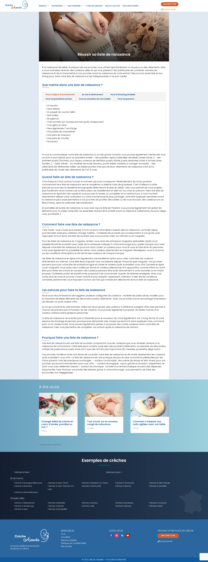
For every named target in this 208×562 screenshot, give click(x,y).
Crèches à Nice (21, 509)
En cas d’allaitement (92, 94)
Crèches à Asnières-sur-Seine (94, 483)
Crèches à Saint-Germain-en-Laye (61, 487)
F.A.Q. (63, 534)
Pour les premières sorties (59, 98)
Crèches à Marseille (56, 503)
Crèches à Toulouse (157, 503)
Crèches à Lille (87, 506)
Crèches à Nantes (56, 506)
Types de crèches (94, 6)
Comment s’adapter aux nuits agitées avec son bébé (149, 423)
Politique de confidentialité (73, 543)
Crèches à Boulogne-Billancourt (28, 483)
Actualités (65, 537)
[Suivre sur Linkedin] (122, 535)
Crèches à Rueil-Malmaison (26, 492)
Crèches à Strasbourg (24, 506)
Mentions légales (69, 540)
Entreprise (57, 6)
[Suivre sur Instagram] (117, 535)
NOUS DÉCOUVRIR (130, 6)
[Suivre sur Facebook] (111, 535)
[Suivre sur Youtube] (128, 535)
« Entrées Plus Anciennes (50, 444)
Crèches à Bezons (123, 486)
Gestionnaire (74, 6)
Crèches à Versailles (158, 486)
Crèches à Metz (156, 506)
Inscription (168, 535)
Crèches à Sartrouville (91, 486)
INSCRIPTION (169, 4)
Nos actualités (112, 6)
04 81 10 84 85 (169, 9)
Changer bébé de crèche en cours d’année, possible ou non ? (57, 424)
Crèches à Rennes (123, 506)
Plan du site (66, 546)
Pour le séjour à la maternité (60, 94)
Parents (43, 6)
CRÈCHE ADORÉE (95, 559)
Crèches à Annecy (89, 503)
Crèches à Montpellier (57, 509)
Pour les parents (126, 98)
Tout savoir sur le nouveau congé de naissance (102, 423)
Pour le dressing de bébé (122, 94)
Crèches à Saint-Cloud (58, 483)
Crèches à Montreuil (23, 486)
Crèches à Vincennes (124, 483)
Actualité (90, 428)
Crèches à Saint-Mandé (159, 483)
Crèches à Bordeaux (124, 503)
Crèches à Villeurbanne (24, 503)
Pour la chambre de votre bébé (94, 98)
